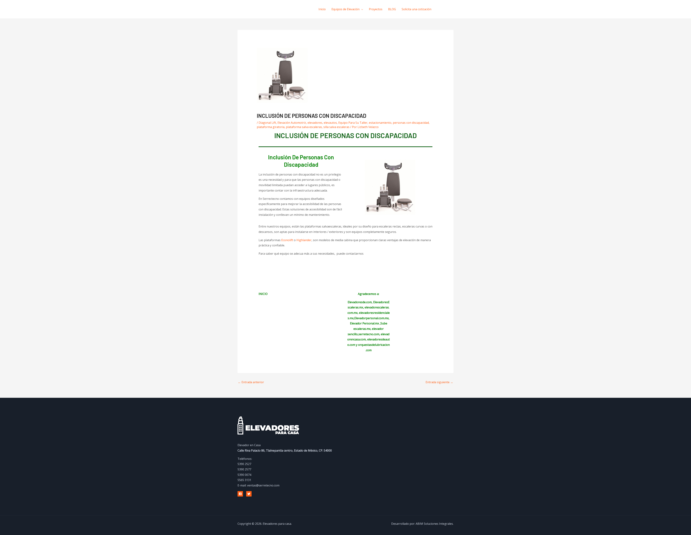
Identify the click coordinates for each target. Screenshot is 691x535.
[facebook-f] (441, 8)
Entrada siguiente (439, 382)
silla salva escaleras (336, 127)
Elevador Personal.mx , (365, 323)
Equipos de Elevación (345, 9)
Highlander (303, 240)
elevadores (315, 123)
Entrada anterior (251, 382)
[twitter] (448, 8)
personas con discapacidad (411, 123)
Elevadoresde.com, (360, 302)
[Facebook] (240, 494)
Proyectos (375, 9)
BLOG (392, 9)
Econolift (287, 240)
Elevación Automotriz (291, 123)
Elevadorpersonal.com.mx (371, 318)
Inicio (322, 9)
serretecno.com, (369, 334)
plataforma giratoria (270, 127)
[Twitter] (249, 494)
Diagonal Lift (267, 123)
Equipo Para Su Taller (352, 123)
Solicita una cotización (416, 9)
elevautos (330, 123)
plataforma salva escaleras (304, 127)
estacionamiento (380, 123)
